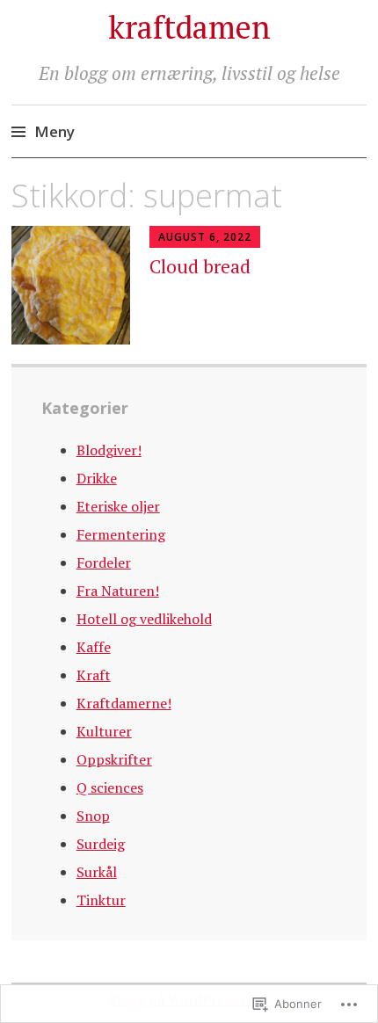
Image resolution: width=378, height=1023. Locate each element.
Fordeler (103, 562)
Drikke (96, 478)
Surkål (96, 872)
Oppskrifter (114, 759)
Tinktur (101, 900)
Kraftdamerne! (123, 703)
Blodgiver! (109, 450)
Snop (93, 815)
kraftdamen (189, 26)
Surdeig (100, 843)
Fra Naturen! (117, 590)
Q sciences (109, 787)
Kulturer (104, 731)
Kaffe (93, 647)
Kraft (93, 675)
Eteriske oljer (118, 506)
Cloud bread (200, 266)
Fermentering (120, 534)
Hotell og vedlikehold (144, 618)
